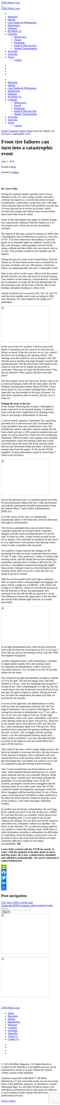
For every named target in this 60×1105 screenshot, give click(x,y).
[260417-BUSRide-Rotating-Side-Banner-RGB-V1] (25, 996)
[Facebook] (30, 872)
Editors (15, 172)
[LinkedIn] (30, 882)
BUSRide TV (15, 31)
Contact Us (13, 1039)
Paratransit (19, 42)
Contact (18, 60)
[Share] (30, 887)
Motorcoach (20, 37)
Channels (12, 34)
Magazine (13, 16)
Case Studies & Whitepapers (22, 22)
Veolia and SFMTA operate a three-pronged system (27, 905)
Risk (13, 166)
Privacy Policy (8, 1101)
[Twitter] (30, 877)
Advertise (12, 51)
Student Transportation (25, 48)
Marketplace (14, 25)
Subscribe (13, 54)
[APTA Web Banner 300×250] (25, 952)
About (11, 57)
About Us (13, 1036)
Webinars (12, 28)
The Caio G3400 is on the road (17, 902)
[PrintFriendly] (30, 867)
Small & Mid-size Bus (25, 45)
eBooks (11, 19)
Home (11, 1013)
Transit (17, 39)
